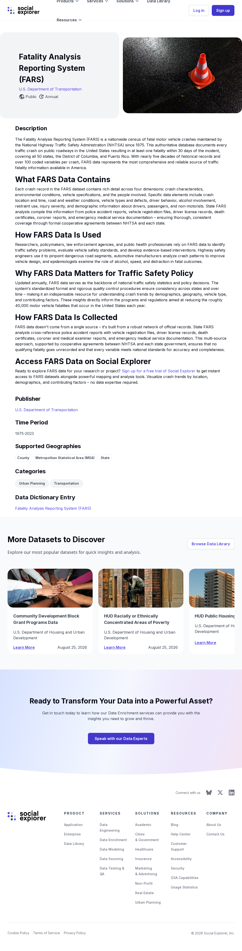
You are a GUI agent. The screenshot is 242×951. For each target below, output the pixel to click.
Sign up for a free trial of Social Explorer (158, 371)
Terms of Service (46, 933)
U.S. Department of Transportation (50, 89)
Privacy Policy (75, 933)
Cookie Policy (18, 933)
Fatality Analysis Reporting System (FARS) (53, 508)
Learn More (24, 647)
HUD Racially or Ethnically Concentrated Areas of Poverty (136, 619)
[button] (69, 19)
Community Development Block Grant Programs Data (46, 619)
